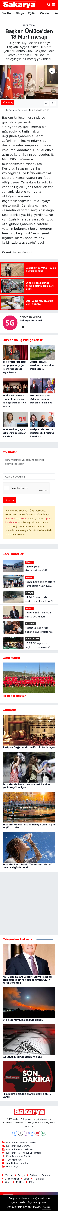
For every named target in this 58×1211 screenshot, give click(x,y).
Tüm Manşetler (14, 1160)
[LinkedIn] (31, 1133)
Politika (29, 25)
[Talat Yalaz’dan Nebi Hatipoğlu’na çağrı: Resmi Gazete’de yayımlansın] (15, 352)
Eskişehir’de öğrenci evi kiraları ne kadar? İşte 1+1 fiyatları (39, 630)
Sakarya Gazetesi (18, 110)
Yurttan (7, 13)
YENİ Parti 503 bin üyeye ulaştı (38, 614)
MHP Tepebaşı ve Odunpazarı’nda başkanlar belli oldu (41, 399)
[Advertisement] (29, 903)
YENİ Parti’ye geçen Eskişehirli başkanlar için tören (14, 433)
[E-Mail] (22, 327)
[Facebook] (14, 1133)
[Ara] (48, 5)
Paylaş (9, 102)
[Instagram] (26, 1133)
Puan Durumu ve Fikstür (18, 1156)
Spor (26, 1179)
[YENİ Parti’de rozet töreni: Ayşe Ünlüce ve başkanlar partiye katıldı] (15, 385)
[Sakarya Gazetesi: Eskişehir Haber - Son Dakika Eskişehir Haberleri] (19, 5)
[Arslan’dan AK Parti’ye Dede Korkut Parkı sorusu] (42, 352)
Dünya (20, 13)
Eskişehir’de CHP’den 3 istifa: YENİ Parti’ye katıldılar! (42, 433)
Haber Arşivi (12, 1166)
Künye (32, 1182)
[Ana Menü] (53, 5)
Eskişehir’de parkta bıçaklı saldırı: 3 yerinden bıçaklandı (39, 599)
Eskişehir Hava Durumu (18, 1146)
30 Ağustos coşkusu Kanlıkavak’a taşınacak (38, 645)
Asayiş (29, 593)
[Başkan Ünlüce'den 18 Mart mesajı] (29, 82)
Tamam (46, 1207)
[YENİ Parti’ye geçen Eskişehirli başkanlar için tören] (15, 419)
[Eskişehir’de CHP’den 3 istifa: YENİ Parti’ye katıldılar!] (42, 419)
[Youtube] (37, 1133)
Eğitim (32, 13)
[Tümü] (53, 554)
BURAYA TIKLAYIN (15, 518)
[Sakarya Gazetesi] (10, 322)
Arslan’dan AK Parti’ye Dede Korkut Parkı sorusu (42, 365)
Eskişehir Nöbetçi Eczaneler (21, 1142)
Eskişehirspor (12, 1179)
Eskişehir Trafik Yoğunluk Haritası (23, 1153)
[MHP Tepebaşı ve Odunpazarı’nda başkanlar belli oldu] (42, 385)
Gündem (45, 13)
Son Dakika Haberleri (17, 1163)
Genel (29, 562)
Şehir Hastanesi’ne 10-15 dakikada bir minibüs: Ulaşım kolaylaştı (37, 569)
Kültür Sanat (32, 639)
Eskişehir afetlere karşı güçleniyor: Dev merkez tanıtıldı (40, 584)
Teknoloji (39, 1179)
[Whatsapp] (43, 1133)
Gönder (9, 500)
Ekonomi (30, 624)
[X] (20, 1133)
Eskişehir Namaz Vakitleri (19, 1149)
